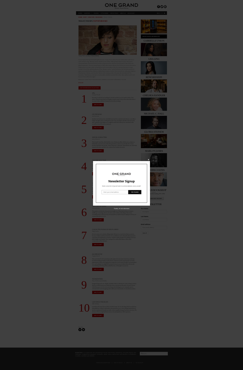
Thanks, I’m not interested (121, 208)
